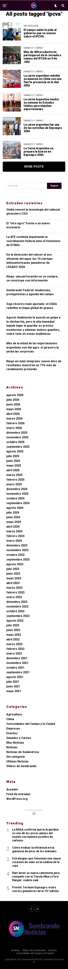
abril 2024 (13, 526)
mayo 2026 (13, 409)
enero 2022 (14, 653)
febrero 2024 (15, 536)
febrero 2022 (15, 649)
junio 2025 (13, 461)
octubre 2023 (15, 555)
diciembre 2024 (16, 489)
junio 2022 (13, 630)
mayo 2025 (13, 465)
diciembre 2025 (16, 432)
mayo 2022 (13, 634)
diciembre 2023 (16, 545)
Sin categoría (15, 756)
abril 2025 (13, 470)
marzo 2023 (14, 587)
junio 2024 (13, 517)
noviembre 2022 (17, 606)
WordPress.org (17, 799)
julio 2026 (12, 399)
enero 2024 (14, 540)
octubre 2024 (15, 498)
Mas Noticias (15, 742)
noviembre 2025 (17, 437)
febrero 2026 (15, 423)
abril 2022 (13, 639)
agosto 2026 (14, 395)
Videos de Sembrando (21, 766)
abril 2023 (13, 583)
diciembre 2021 (16, 658)
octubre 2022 (15, 611)
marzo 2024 (14, 531)
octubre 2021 (15, 667)
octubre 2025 (15, 442)
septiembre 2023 (18, 559)
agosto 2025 (14, 451)
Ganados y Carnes (18, 738)
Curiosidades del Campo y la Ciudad (30, 724)
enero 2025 (14, 484)
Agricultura (14, 714)
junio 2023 (13, 573)
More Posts (34, 166)
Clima (10, 719)
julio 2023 (12, 569)
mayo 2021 (13, 691)
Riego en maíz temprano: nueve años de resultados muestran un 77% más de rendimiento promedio (33, 365)
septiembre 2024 (18, 503)
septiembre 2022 (18, 616)
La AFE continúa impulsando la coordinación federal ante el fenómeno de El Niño (33, 241)
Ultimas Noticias (17, 761)
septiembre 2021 (18, 672)
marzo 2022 (14, 644)
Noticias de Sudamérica (22, 752)
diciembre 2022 (16, 602)
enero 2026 (14, 428)
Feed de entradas (18, 794)
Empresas (13, 728)
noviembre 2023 (17, 550)
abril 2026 (13, 414)
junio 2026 (13, 404)
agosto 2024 (14, 508)
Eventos (12, 733)
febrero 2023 (15, 592)
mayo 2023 (13, 578)
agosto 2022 (14, 620)
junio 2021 (13, 686)
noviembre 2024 (17, 493)
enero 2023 (14, 597)
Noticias (12, 747)
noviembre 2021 (17, 663)
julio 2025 (12, 456)
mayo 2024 (13, 522)
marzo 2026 (14, 418)
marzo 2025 (14, 475)
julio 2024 (12, 512)
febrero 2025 (15, 479)
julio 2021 (12, 681)
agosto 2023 (14, 564)
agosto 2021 (14, 677)
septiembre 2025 (18, 446)
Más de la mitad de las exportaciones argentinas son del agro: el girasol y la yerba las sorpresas (32, 347)
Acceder (12, 789)
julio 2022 (12, 625)
